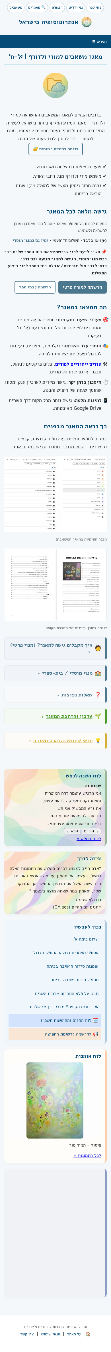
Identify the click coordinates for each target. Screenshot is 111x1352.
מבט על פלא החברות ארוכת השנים (66, 993)
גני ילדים (76, 7)
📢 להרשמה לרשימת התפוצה (71, 1034)
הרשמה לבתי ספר (35, 287)
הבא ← (72, 831)
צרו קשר (27, 1334)
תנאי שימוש (50, 1334)
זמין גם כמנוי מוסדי (31, 240)
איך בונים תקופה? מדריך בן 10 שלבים (63, 1007)
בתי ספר (95, 7)
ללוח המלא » (89, 839)
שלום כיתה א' (86, 939)
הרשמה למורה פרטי (82, 287)
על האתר (74, 1334)
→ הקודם (91, 831)
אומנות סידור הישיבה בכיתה (72, 966)
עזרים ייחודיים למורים (78, 364)
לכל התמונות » (87, 1155)
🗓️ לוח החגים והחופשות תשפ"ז (69, 1020)
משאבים (15, 7)
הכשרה (57, 7)
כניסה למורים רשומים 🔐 (55, 149)
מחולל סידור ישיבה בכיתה (74, 980)
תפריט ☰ (99, 41)
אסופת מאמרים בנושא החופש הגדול (65, 952)
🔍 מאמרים (37, 7)
